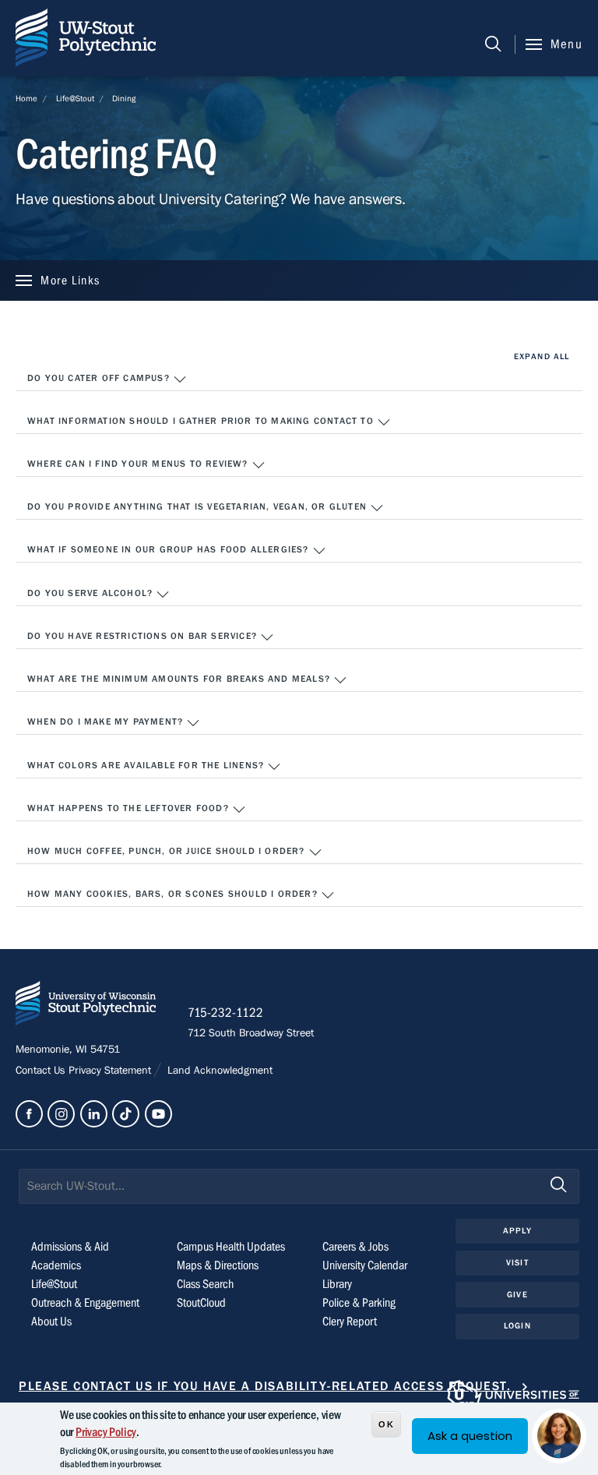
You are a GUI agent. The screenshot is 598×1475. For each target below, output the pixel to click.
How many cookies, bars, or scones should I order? (174, 893)
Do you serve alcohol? (91, 593)
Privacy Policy (106, 1432)
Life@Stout (75, 99)
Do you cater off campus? (100, 377)
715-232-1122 (225, 1013)
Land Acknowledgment (218, 1070)
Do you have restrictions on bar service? (143, 635)
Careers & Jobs (355, 1247)
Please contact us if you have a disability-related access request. (265, 1386)
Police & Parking (359, 1303)
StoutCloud (201, 1303)
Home (26, 99)
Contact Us (42, 1070)
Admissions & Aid (70, 1247)
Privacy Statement (111, 1070)
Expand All (541, 356)
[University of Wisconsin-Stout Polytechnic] (86, 1006)
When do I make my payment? (106, 721)
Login (517, 1326)
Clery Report (349, 1321)
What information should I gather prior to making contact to (202, 420)
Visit (517, 1263)
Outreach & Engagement (85, 1303)
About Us (51, 1321)
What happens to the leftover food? (129, 808)
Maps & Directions (218, 1265)
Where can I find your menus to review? (139, 463)
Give (517, 1295)
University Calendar (364, 1265)
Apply (517, 1231)
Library (337, 1284)
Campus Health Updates (231, 1247)
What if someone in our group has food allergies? (169, 549)
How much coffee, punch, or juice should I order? (167, 850)
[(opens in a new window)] (29, 1113)
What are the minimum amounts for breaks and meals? (180, 678)
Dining (123, 99)
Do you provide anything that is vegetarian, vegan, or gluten (198, 506)
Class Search (205, 1284)
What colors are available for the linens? (147, 765)
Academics (56, 1265)
